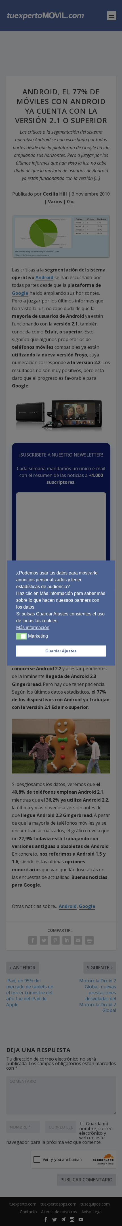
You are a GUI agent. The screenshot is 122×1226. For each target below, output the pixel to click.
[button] (21, 636)
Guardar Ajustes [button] (61, 651)
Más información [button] (32, 627)
